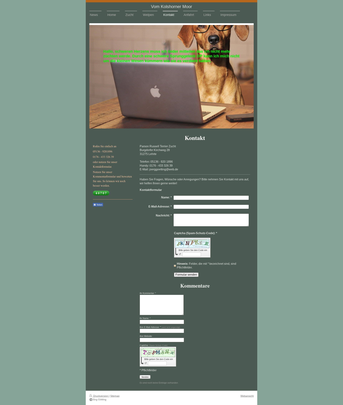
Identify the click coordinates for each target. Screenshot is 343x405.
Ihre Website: (146, 336)
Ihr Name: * (145, 318)
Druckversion (101, 395)
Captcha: (154, 345)
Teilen (99, 205)
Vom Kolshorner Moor (171, 6)
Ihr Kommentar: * (148, 293)
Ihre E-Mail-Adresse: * (160, 327)
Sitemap (115, 395)
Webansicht (247, 395)
